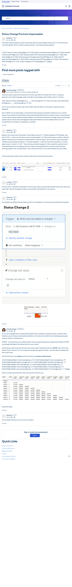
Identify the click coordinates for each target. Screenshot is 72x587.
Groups (4, 454)
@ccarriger (5, 334)
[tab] (5, 80)
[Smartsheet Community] (12, 6)
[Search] (66, 6)
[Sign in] (69, 6)
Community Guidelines (8, 459)
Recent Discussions (7, 446)
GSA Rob (9, 38)
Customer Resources (8, 448)
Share (4, 65)
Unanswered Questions (36, 456)
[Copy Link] (15, 40)
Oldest (9, 86)
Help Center (15, 1)
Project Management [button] (8, 74)
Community (6, 1)
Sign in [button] (35, 435)
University (24, 1)
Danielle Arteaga (11, 90)
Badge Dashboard (7, 451)
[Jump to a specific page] (68, 85)
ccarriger (9, 182)
